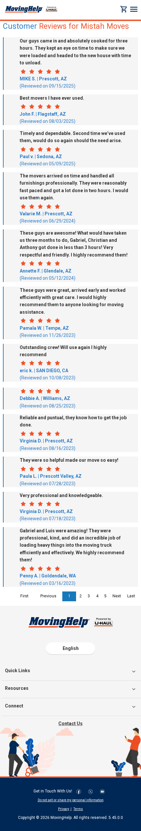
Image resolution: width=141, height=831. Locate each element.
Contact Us (70, 723)
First (24, 596)
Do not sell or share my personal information (71, 800)
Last (131, 596)
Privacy (63, 809)
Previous (48, 596)
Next (116, 596)
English (71, 648)
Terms (78, 809)
